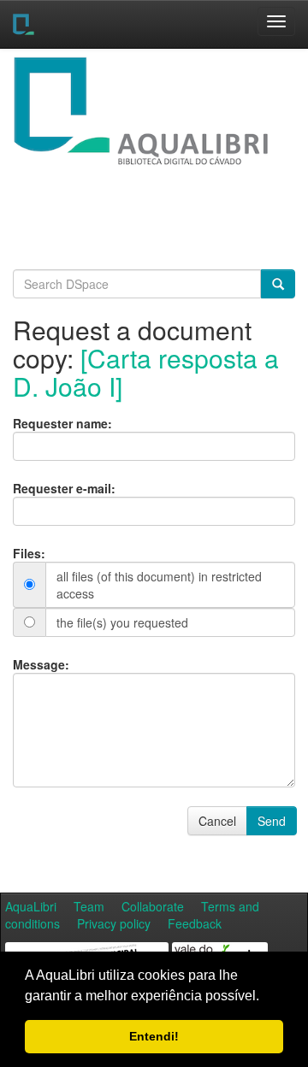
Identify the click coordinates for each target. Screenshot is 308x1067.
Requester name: (62, 423)
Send (272, 820)
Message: (41, 664)
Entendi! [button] (154, 1036)
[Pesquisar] (278, 283)
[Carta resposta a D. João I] (146, 371)
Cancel (217, 820)
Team (89, 906)
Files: (29, 553)
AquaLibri (30, 906)
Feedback (195, 923)
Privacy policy (114, 923)
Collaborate (152, 906)
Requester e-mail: (64, 488)
